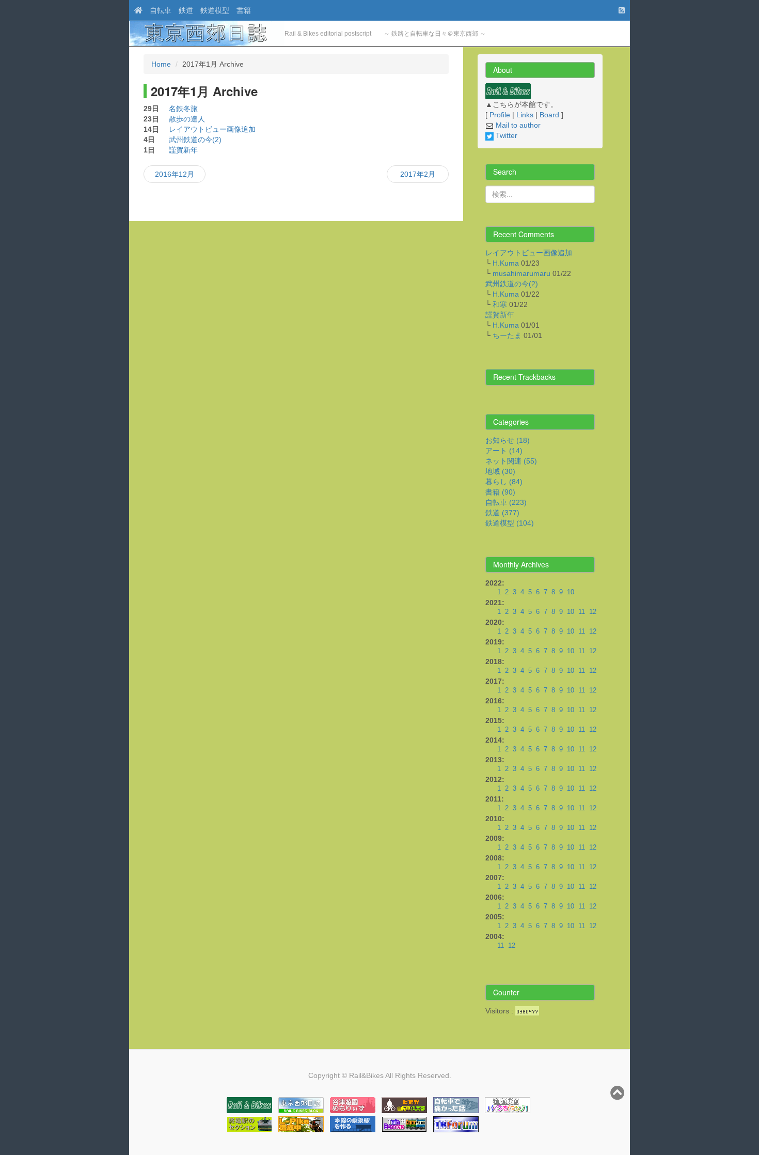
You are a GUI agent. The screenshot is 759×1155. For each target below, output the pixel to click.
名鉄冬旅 (183, 108)
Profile (499, 115)
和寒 (500, 304)
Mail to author (517, 125)
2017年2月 (417, 174)
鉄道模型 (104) (509, 523)
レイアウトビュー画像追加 (212, 129)
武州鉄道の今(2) (195, 139)
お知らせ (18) (507, 440)
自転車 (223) (506, 502)
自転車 (160, 10)
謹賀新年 (183, 150)
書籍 (243, 10)
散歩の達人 (187, 119)
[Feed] (619, 10)
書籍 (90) (500, 492)
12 (592, 611)
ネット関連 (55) (511, 461)
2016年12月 (174, 174)
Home (161, 64)
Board (549, 115)
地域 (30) (500, 471)
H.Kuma (506, 263)
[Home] (136, 10)
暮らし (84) (504, 482)
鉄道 (186, 10)
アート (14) (504, 450)
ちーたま (507, 335)
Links (524, 115)
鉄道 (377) (502, 513)
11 (581, 611)
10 (570, 592)
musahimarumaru (521, 273)
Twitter (505, 135)
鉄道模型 (214, 10)
